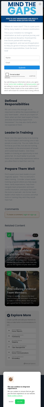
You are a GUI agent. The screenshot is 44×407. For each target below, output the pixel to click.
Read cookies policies (15, 396)
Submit (22, 67)
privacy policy (31, 84)
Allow (19, 402)
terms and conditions (16, 84)
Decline (11, 402)
